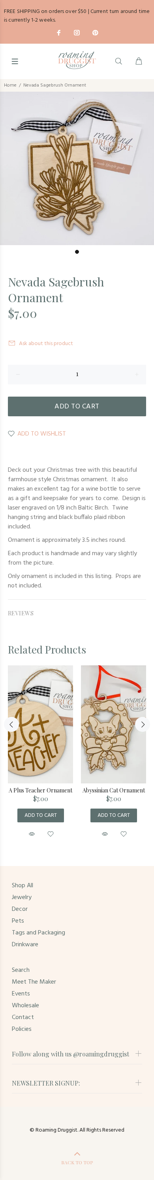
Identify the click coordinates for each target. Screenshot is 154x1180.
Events (21, 994)
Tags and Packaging (38, 933)
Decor (20, 909)
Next (142, 724)
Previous (11, 724)
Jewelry (22, 897)
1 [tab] (77, 252)
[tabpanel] (77, 168)
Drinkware (25, 945)
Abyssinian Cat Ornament (114, 790)
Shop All (22, 886)
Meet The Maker (34, 982)
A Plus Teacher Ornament (40, 790)
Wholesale (25, 1006)
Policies (22, 1029)
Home (10, 85)
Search (21, 970)
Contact (23, 1017)
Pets (18, 921)
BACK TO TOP (77, 1162)
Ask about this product (46, 343)
